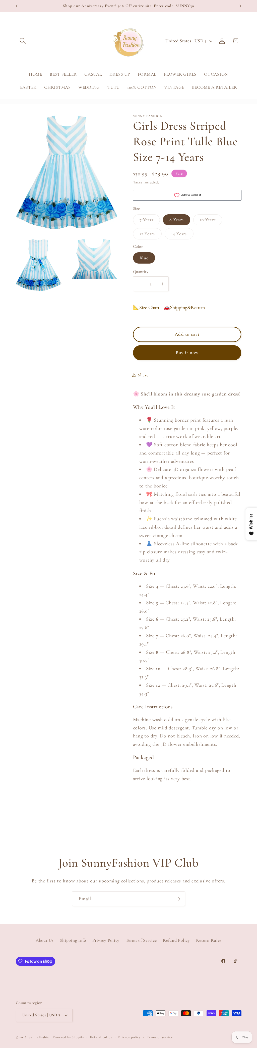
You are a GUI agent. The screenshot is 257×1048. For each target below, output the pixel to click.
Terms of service (160, 1037)
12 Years (151, 235)
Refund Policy (176, 940)
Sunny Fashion (40, 1037)
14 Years (182, 235)
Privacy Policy (106, 940)
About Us (45, 940)
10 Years (211, 221)
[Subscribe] (178, 898)
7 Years (150, 221)
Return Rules (208, 940)
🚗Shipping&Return (184, 308)
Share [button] (143, 375)
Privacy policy (129, 1037)
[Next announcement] (240, 6)
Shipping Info (73, 940)
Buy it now (187, 352)
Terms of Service (141, 940)
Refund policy (101, 1037)
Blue (144, 258)
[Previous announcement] (16, 6)
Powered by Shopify (68, 1037)
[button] (23, 41)
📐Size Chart (146, 308)
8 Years (176, 219)
